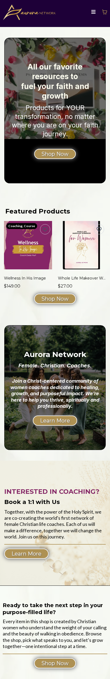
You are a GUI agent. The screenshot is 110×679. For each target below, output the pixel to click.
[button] (93, 12)
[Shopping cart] (104, 12)
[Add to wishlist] (45, 229)
